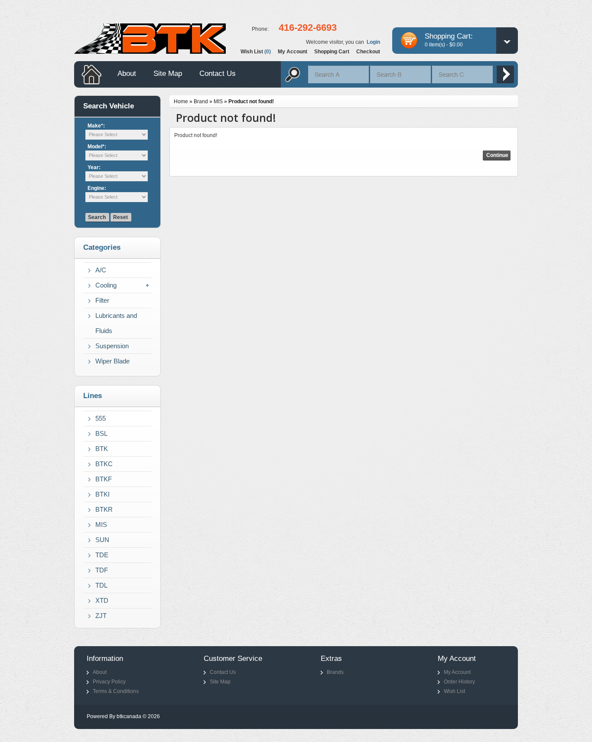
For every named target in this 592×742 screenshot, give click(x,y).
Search (97, 217)
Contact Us (217, 73)
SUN (102, 539)
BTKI (102, 494)
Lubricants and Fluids (116, 323)
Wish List (454, 691)
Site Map (167, 73)
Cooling (106, 285)
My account (292, 52)
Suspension (112, 346)
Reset (120, 217)
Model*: (97, 147)
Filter (102, 300)
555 (100, 418)
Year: (94, 167)
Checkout (368, 52)
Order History (459, 682)
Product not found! (251, 101)
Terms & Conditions (116, 691)
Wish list (256, 52)
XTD (101, 600)
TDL (101, 585)
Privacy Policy (109, 682)
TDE (101, 555)
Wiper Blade (112, 361)
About (126, 73)
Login (373, 42)
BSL (101, 433)
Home (181, 101)
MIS (101, 524)
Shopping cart (331, 52)
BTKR (104, 509)
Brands (335, 672)
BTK (101, 448)
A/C (100, 270)
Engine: (97, 188)
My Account (457, 672)
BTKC (104, 463)
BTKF (103, 479)
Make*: (96, 126)
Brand (201, 101)
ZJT (101, 615)
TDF (101, 570)
